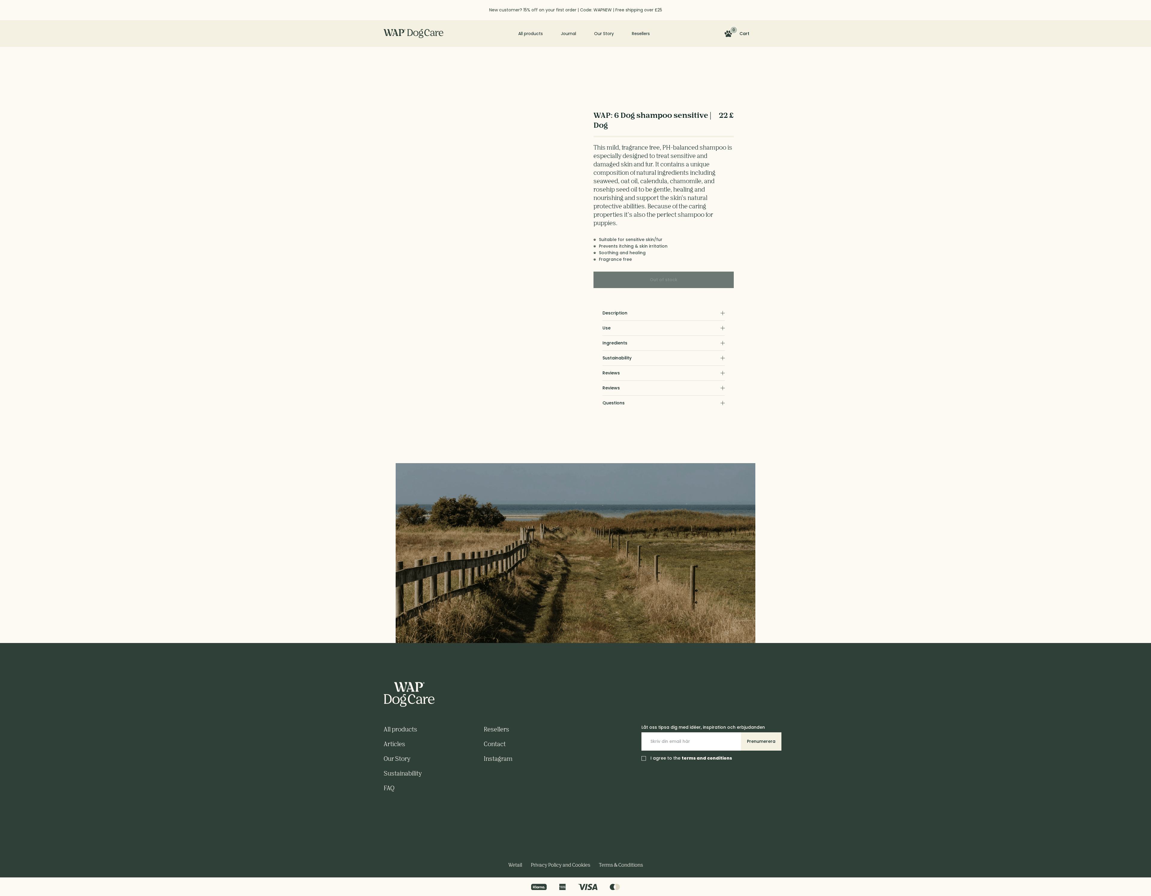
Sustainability (617, 358)
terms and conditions (707, 758)
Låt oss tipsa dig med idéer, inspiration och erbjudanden (703, 727)
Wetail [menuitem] (515, 865)
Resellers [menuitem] (496, 729)
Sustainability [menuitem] (403, 773)
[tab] (663, 312)
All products (530, 34)
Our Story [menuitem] (397, 758)
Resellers (641, 34)
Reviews (611, 373)
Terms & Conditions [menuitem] (621, 865)
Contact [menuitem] (495, 744)
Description (614, 313)
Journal (568, 34)
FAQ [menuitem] (389, 788)
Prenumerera (761, 741)
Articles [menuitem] (394, 744)
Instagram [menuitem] (498, 758)
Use (606, 328)
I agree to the (691, 758)
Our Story (604, 34)
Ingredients (614, 343)
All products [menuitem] (400, 729)
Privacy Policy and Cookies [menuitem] (560, 865)
